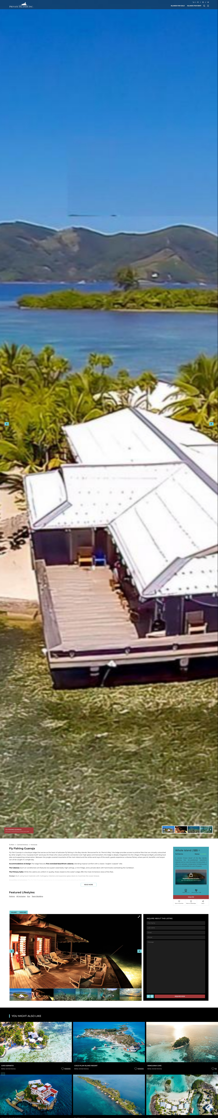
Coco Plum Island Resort (86, 1066)
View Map (23, 912)
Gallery (14, 912)
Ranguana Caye (154, 1066)
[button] (12, 951)
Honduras (34, 845)
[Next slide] (210, 829)
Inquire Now (180, 996)
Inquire (191, 897)
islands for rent (194, 6)
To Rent (11, 845)
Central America (22, 845)
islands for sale (178, 6)
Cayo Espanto (7, 1066)
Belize (3, 1069)
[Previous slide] (164, 829)
